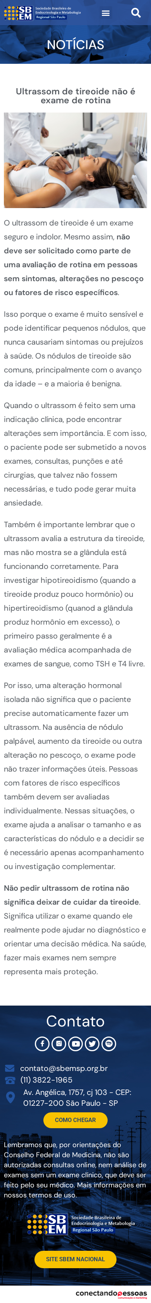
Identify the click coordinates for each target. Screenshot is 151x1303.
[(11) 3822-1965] (10, 1080)
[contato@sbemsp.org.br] (9, 1068)
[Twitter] (92, 1044)
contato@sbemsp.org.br (64, 1068)
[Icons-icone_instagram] (58, 1044)
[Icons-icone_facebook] (42, 1044)
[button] (106, 12)
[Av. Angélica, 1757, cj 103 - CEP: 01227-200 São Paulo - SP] (10, 1097)
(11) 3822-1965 (46, 1080)
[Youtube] (75, 1044)
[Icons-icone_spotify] (108, 1044)
